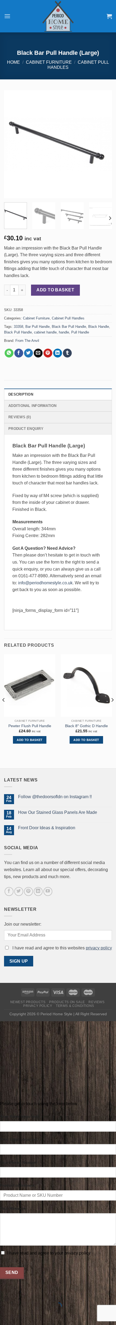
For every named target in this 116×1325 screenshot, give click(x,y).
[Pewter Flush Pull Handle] (29, 685)
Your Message (13, 1208)
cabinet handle (45, 332)
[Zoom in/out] (21, 1293)
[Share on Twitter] (28, 353)
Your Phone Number (18, 1162)
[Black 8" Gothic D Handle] (86, 685)
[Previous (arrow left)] (5, 1315)
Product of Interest (17, 1185)
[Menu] (7, 16)
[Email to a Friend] (38, 353)
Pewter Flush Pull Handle (29, 726)
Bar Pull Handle (37, 327)
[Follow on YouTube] (47, 891)
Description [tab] (20, 394)
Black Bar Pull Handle (69, 327)
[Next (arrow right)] (21, 1315)
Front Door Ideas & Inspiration (46, 827)
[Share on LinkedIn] (57, 353)
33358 (18, 327)
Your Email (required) (19, 1139)
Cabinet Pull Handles (68, 318)
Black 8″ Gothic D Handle (86, 726)
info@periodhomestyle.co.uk (45, 583)
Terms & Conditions (75, 1006)
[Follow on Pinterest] (28, 891)
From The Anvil (27, 341)
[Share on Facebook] (18, 353)
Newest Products (28, 1002)
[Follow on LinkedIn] (38, 891)
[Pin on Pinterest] (47, 353)
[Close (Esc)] (5, 1293)
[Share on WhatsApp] (9, 353)
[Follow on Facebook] (9, 891)
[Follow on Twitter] (18, 891)
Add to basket (55, 290)
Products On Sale (67, 1002)
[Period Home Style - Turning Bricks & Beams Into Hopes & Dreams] (58, 16)
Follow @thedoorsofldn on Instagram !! (55, 796)
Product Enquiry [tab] (25, 429)
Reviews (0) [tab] (19, 417)
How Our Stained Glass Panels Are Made (57, 812)
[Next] (103, 144)
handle (64, 332)
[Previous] (13, 144)
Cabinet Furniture (49, 62)
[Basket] (109, 16)
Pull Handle (80, 332)
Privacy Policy (37, 1006)
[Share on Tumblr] (67, 353)
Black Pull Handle (18, 332)
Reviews (96, 1002)
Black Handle (98, 327)
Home (13, 62)
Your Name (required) (19, 1116)
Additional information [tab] (32, 406)
